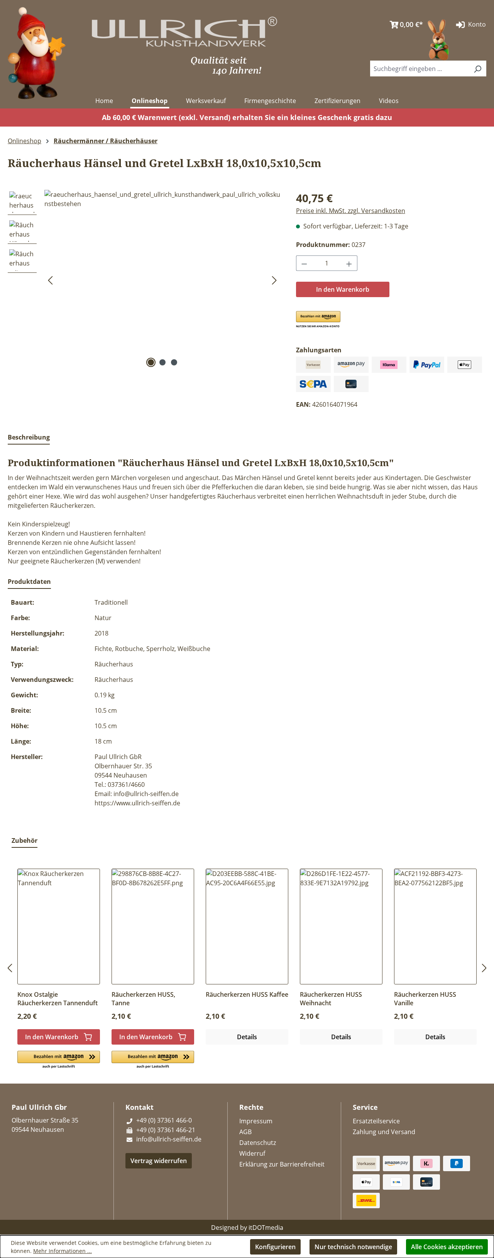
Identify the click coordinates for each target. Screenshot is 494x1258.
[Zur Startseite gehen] (37, 52)
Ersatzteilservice (376, 1121)
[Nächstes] (274, 279)
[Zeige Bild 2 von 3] (162, 362)
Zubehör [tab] (24, 840)
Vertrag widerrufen (158, 1161)
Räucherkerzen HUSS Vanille (425, 998)
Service (365, 1107)
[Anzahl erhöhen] (349, 263)
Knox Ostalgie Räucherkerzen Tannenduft (57, 998)
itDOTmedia (266, 1227)
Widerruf (252, 1153)
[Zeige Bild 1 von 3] (151, 362)
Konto (476, 24)
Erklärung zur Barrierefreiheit (282, 1164)
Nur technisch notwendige (353, 1247)
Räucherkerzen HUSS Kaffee (247, 994)
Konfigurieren (275, 1247)
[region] (144, 279)
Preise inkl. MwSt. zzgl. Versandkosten (350, 210)
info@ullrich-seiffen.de (168, 1139)
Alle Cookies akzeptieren (447, 1247)
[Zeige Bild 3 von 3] (174, 362)
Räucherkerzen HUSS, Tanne (143, 998)
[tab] (29, 438)
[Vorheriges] (50, 279)
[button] (318, 319)
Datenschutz (257, 1142)
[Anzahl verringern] (304, 263)
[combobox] (419, 68)
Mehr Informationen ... (62, 1251)
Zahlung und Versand (384, 1132)
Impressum (255, 1121)
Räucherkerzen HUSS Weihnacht (331, 998)
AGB (245, 1132)
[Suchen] (477, 68)
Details (247, 1037)
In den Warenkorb (342, 289)
